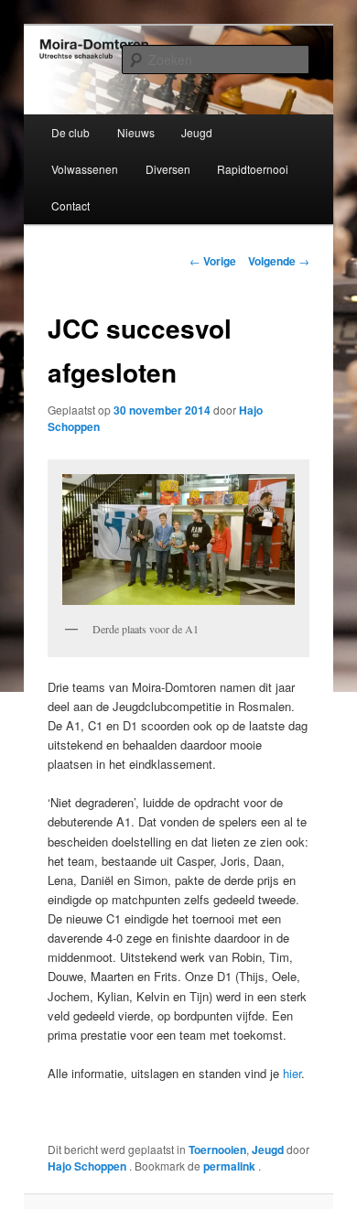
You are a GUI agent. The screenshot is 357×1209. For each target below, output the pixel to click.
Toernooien (217, 1149)
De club (70, 132)
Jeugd (196, 132)
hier (292, 1073)
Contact (70, 205)
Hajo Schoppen (88, 1166)
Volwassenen (84, 169)
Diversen (168, 169)
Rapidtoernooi (252, 169)
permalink (230, 1166)
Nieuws (136, 132)
